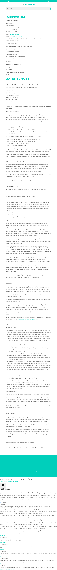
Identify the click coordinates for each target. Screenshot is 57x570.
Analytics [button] (2, 549)
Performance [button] (3, 542)
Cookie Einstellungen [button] (5, 481)
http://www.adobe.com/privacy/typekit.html (27, 319)
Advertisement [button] (3, 556)
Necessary (4, 502)
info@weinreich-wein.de (14, 34)
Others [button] (1, 563)
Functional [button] (2, 535)
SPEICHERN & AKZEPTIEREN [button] (7, 569)
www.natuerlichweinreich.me (16, 36)
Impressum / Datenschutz (41, 471)
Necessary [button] (2, 500)
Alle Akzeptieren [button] (14, 481)
